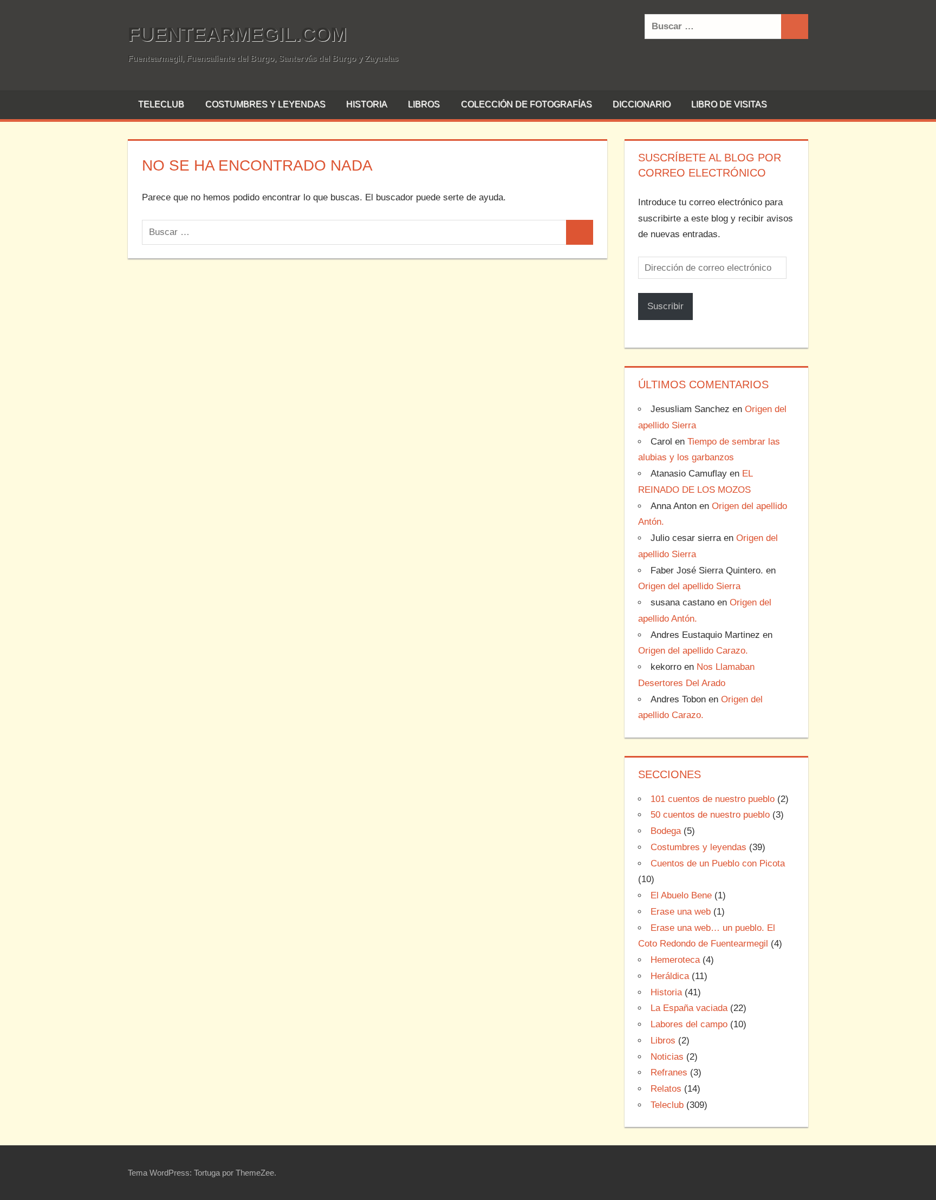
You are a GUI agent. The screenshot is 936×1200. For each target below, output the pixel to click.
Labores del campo (689, 1024)
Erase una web (681, 911)
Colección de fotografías (526, 104)
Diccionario (642, 104)
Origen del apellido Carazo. (693, 650)
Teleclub (161, 104)
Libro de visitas (729, 104)
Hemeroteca (675, 960)
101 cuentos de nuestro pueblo (713, 799)
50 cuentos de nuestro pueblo (710, 815)
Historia (366, 104)
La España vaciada (689, 1008)
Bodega (666, 831)
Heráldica (670, 976)
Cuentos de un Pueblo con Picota (718, 863)
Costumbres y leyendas (265, 104)
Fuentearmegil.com (237, 34)
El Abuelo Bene (681, 895)
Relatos (666, 1089)
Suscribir (665, 306)
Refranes (669, 1072)
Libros (424, 104)
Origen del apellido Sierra (689, 586)
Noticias (667, 1057)
